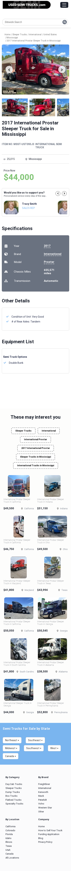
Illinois (8, 842)
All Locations (12, 857)
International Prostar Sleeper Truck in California (16, 500)
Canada (9, 853)
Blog (40, 838)
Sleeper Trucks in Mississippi (35, 457)
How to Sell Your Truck (50, 830)
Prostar (49, 262)
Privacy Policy (45, 842)
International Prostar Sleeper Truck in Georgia (50, 622)
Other (41, 811)
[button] (58, 193)
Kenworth (43, 792)
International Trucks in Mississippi (35, 465)
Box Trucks (11, 795)
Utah (7, 850)
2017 (47, 245)
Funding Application (48, 834)
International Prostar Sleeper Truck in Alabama (50, 663)
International (52, 254)
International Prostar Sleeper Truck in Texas (50, 582)
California (10, 826)
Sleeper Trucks (23, 431)
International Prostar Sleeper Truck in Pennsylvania (50, 704)
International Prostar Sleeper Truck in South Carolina (16, 663)
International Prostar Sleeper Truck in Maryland (16, 582)
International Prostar (35, 439)
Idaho (8, 838)
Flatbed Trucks (13, 799)
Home (41, 826)
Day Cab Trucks (13, 784)
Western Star (45, 807)
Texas (8, 846)
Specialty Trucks (14, 803)
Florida (9, 834)
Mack (41, 795)
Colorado (10, 830)
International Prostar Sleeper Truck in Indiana (50, 500)
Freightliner (44, 784)
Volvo (41, 803)
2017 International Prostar (35, 448)
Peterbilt (42, 799)
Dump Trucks (12, 792)
